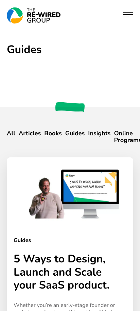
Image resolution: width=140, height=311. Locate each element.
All (11, 133)
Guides (75, 133)
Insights (99, 133)
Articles (30, 133)
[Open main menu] (128, 15)
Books (53, 133)
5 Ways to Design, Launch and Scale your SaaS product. (61, 272)
